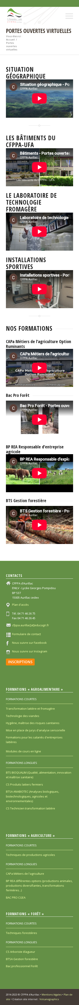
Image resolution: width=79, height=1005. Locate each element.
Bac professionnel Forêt (22, 966)
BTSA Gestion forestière (22, 959)
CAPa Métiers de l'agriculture (25, 874)
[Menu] (67, 12)
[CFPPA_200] (33, 16)
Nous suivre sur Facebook (29, 643)
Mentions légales (51, 994)
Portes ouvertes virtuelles (38, 31)
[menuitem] (67, 12)
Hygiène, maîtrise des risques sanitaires (32, 723)
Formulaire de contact (26, 634)
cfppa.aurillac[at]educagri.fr (30, 625)
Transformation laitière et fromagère (30, 709)
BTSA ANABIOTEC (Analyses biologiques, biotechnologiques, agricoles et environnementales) (32, 796)
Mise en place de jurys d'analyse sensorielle (35, 730)
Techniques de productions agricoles (30, 855)
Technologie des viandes (22, 716)
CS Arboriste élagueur (20, 952)
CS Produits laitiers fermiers (24, 784)
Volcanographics (49, 999)
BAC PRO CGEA (15, 897)
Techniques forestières (21, 933)
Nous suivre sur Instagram (29, 651)
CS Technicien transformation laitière (30, 808)
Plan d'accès (20, 605)
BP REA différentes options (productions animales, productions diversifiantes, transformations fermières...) (39, 885)
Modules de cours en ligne (23, 751)
